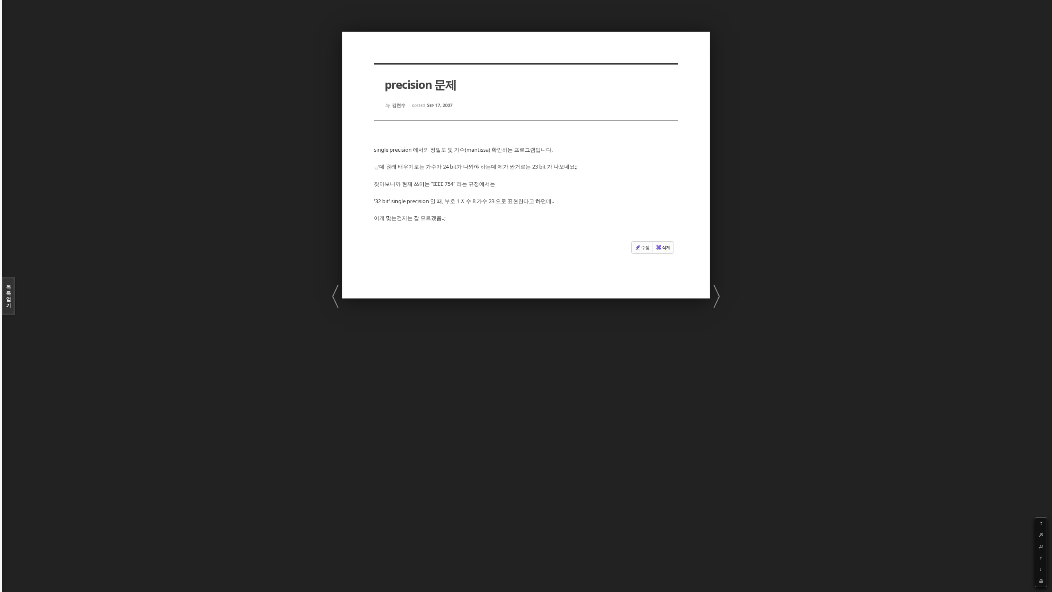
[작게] (1041, 546)
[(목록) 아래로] (1041, 569)
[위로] (1041, 558)
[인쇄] (1041, 581)
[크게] (1041, 535)
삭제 (666, 247)
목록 (8, 296)
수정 (645, 247)
